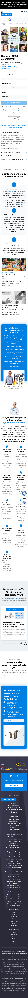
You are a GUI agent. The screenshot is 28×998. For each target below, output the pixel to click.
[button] (3, 39)
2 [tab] (3, 643)
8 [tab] (12, 643)
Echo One (17, 111)
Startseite (3, 23)
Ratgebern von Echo (12, 599)
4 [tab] (6, 643)
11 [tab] (17, 643)
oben (11, 192)
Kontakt (19, 204)
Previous (21, 644)
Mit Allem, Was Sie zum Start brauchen (12, 159)
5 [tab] (8, 643)
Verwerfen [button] (17, 6)
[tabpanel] (14, 623)
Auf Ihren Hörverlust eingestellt (10, 152)
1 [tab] (1, 643)
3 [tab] (5, 643)
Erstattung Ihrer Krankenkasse (10, 149)
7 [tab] (11, 643)
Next (25, 644)
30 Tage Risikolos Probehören (10, 133)
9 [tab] (14, 643)
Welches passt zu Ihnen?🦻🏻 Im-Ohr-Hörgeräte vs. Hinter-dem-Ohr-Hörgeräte (13, 625)
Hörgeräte (9, 23)
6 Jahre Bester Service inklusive (10, 156)
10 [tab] (15, 643)
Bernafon (15, 23)
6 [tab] (9, 643)
